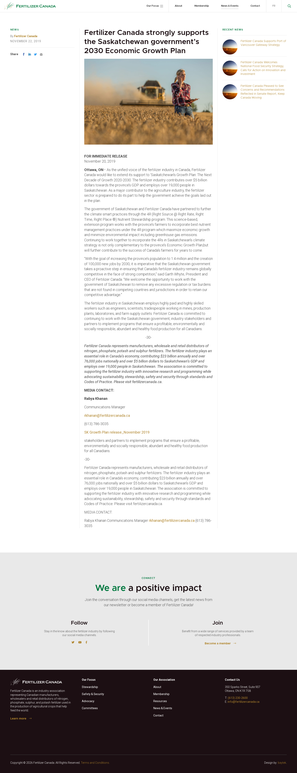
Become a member (218, 643)
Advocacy (88, 701)
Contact (255, 6)
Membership (201, 6)
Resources (160, 701)
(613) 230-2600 (238, 697)
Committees (90, 708)
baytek (282, 762)
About (178, 6)
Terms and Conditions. (95, 762)
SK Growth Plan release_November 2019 (117, 432)
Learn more (18, 718)
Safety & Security (93, 694)
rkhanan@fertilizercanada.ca (107, 415)
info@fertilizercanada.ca (243, 701)
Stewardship (90, 687)
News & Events (229, 6)
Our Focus (152, 6)
